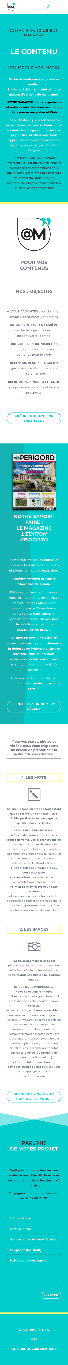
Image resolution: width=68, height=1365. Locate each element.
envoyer (51, 1295)
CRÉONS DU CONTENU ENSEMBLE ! (34, 418)
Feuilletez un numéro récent (34, 707)
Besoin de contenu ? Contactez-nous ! (34, 1097)
